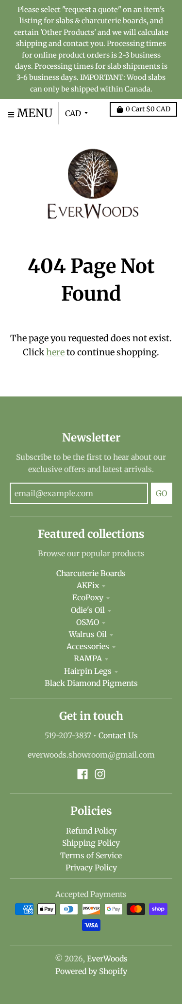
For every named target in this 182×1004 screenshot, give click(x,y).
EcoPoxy (87, 597)
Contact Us (118, 735)
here (55, 352)
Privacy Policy (91, 867)
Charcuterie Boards (91, 573)
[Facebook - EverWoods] (82, 774)
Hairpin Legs (88, 671)
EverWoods (107, 958)
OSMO (87, 622)
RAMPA (88, 658)
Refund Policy (91, 831)
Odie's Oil (88, 610)
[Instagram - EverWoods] (100, 774)
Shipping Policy (91, 843)
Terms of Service (91, 855)
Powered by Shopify (91, 971)
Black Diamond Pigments (91, 683)
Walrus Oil (88, 634)
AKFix (88, 585)
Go (161, 493)
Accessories (87, 646)
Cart (148, 109)
